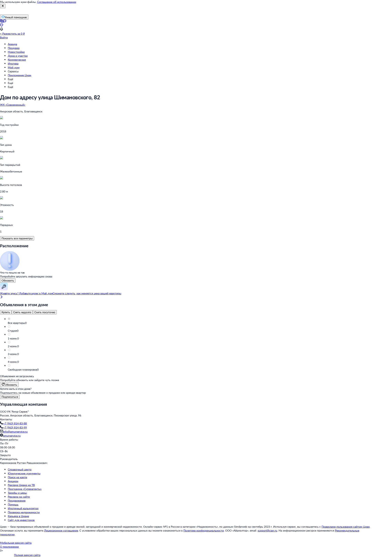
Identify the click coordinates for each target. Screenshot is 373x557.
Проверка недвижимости (24, 512)
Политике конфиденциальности (203, 530)
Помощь (13, 504)
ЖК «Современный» (12, 105)
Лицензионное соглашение (61, 530)
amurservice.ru (12, 435)
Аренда (12, 44)
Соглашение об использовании (56, 2)
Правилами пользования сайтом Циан (346, 526)
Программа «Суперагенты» (25, 489)
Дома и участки (18, 56)
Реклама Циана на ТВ (21, 485)
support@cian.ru (267, 530)
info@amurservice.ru (15, 431)
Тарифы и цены (17, 493)
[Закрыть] (2, 6)
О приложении (9, 546)
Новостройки (16, 52)
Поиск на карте (17, 477)
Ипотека (13, 63)
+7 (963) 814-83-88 (15, 423)
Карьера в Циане (18, 516)
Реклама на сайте (19, 496)
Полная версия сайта (27, 555)
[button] (190, 323)
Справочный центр (19, 469)
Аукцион (13, 481)
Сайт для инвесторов (21, 520)
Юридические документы (24, 473)
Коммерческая (17, 59)
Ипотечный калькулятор (23, 508)
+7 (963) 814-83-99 (15, 427)
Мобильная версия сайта (15, 543)
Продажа (13, 48)
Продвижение (16, 500)
